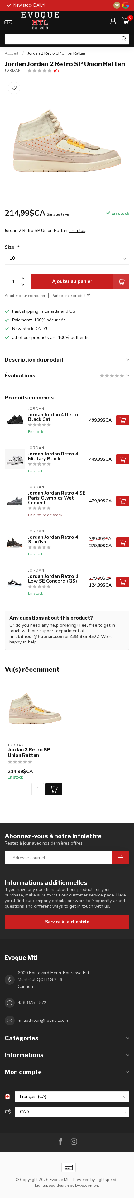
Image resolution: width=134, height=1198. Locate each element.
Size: (12, 247)
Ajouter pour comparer (25, 295)
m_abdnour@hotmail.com (36, 636)
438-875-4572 (84, 636)
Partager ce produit (69, 295)
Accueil (11, 53)
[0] (125, 20)
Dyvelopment (87, 1185)
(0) (56, 70)
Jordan (13, 70)
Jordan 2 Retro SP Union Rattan (56, 53)
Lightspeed (106, 1179)
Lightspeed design (52, 1185)
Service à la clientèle (67, 922)
